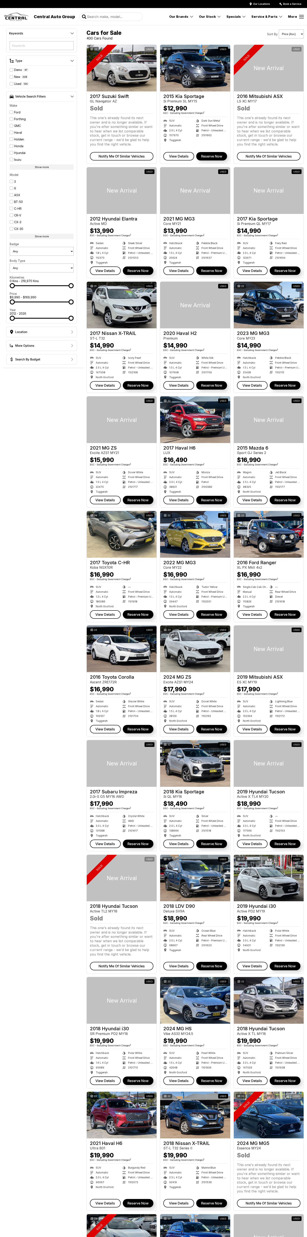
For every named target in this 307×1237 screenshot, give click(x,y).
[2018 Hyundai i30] (122, 1000)
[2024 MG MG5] (269, 1115)
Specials (233, 17)
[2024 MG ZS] (195, 648)
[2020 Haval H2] (195, 305)
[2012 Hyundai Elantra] (122, 190)
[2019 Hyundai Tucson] (269, 763)
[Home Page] (16, 16)
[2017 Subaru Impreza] (122, 763)
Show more (42, 167)
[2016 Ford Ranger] (269, 534)
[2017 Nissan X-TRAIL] (122, 305)
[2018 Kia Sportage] (195, 763)
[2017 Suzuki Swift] (122, 68)
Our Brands (178, 17)
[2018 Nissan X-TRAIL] (195, 1115)
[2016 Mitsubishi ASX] (269, 68)
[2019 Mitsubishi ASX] (269, 648)
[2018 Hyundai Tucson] (122, 878)
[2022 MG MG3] (195, 534)
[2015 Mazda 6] (269, 419)
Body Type (17, 260)
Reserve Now (211, 156)
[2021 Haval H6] (122, 1115)
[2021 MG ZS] (122, 419)
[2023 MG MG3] (269, 305)
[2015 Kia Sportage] (195, 68)
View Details (179, 156)
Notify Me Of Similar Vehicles (122, 156)
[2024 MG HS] (195, 1000)
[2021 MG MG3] (195, 190)
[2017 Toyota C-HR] (122, 534)
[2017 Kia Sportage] (269, 190)
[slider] (12, 285)
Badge (14, 244)
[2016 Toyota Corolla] (122, 648)
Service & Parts (264, 17)
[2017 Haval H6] (195, 419)
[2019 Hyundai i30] (269, 878)
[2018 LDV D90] (195, 878)
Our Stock (207, 17)
